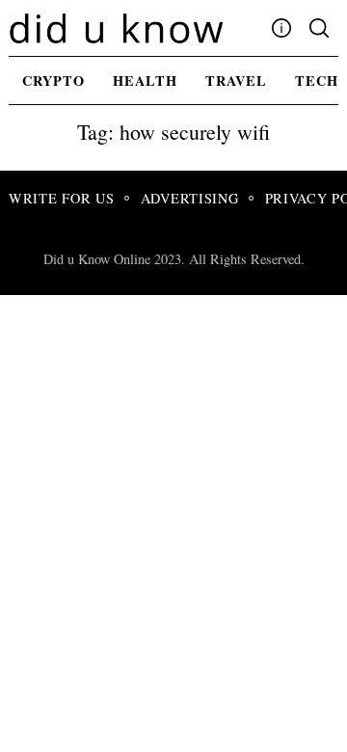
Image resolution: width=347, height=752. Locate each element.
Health (145, 80)
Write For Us (62, 198)
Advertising (190, 198)
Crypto (53, 80)
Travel (236, 80)
